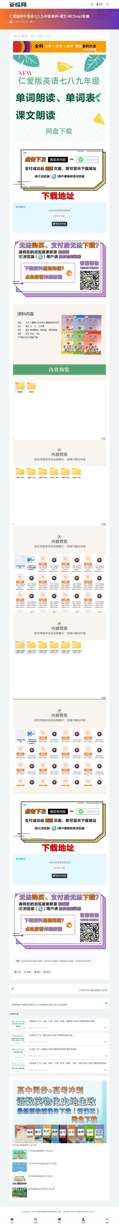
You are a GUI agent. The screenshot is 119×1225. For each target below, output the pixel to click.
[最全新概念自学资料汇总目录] (19, 1192)
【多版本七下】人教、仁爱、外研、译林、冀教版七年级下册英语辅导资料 (61, 1021)
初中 (33, 36)
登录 (101, 4)
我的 (83, 1222)
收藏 (28, 972)
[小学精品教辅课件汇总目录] (19, 1154)
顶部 (107, 1222)
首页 (26, 36)
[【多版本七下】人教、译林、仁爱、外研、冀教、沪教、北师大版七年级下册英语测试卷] (18, 1067)
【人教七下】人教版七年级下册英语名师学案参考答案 (52, 1049)
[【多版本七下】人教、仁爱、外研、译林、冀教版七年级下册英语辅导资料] (18, 1025)
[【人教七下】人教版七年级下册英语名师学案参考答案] (18, 1053)
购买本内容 (60, 224)
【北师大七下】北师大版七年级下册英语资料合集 (50, 1035)
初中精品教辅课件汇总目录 (40, 1176)
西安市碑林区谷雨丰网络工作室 (49, 1212)
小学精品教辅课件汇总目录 (40, 1151)
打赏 (18, 972)
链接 (48, 972)
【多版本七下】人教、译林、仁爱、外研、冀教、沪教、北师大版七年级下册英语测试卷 (67, 1063)
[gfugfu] (11, 21)
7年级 (17, 22)
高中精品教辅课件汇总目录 (24, 1145)
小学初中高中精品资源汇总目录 (42, 1164)
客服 (59, 1222)
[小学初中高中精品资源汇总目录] (19, 1167)
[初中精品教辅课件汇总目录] (19, 1180)
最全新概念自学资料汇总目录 (41, 1189)
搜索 (35, 1222)
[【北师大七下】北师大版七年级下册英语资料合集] (18, 1039)
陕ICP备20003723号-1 (86, 1212)
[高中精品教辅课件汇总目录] (59, 1111)
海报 (38, 972)
